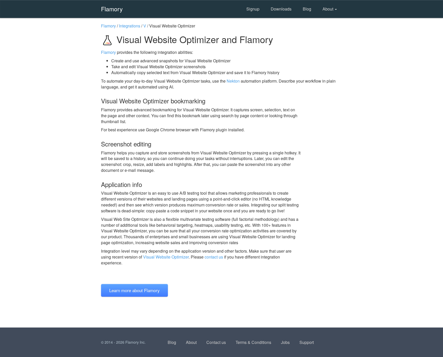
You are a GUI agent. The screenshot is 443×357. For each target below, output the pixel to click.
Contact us (216, 342)
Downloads (281, 9)
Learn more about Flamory (134, 290)
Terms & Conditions (253, 342)
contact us (214, 257)
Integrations (129, 26)
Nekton (233, 81)
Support (306, 342)
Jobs (285, 342)
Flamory (112, 9)
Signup (252, 9)
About (328, 9)
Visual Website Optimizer (166, 257)
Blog (307, 9)
